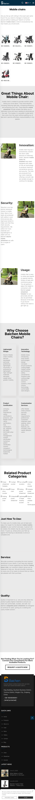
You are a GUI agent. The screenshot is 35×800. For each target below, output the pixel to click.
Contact (6, 738)
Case (5, 727)
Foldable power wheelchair (31, 491)
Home (5, 716)
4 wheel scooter (13, 483)
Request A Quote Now (17, 667)
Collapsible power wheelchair (14, 498)
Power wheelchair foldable (5, 484)
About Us (6, 724)
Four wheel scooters (22, 483)
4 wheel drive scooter (30, 484)
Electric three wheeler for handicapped (31, 500)
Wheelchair (6, 756)
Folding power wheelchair (22, 491)
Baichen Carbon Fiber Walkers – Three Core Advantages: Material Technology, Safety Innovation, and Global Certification (17, 784)
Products (6, 720)
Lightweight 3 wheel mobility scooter (22, 499)
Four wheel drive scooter (5, 491)
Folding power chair (4, 498)
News (5, 731)
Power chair (13, 490)
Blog (5, 742)
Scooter (6, 760)
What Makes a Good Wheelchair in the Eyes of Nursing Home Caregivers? (18, 774)
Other (5, 752)
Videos (5, 735)
